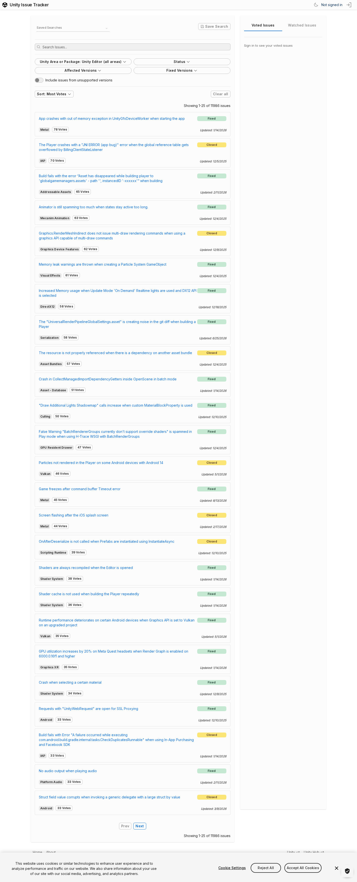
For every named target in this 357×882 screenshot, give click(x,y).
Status (179, 62)
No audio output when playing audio (68, 771)
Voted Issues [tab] (263, 25)
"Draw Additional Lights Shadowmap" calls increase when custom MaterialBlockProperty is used (115, 405)
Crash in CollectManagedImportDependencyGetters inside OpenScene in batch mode (108, 379)
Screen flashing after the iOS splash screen (73, 515)
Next (140, 826)
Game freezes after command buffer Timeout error (79, 489)
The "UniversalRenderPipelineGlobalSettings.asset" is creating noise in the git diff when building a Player (117, 324)
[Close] (337, 868)
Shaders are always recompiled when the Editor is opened (86, 568)
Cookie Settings (232, 868)
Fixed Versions (179, 70)
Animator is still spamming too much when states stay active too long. (93, 207)
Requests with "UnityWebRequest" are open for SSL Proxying (88, 709)
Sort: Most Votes (52, 94)
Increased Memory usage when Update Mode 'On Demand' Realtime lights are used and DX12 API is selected (117, 292)
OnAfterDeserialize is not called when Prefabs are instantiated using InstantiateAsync (106, 541)
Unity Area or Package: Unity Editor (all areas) (81, 62)
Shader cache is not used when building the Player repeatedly (89, 594)
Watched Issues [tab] (302, 25)
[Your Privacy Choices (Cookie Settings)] (347, 871)
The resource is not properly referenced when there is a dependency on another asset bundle (115, 353)
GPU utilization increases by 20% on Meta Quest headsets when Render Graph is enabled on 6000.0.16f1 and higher (113, 653)
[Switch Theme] (316, 4)
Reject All (266, 868)
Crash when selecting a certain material (70, 682)
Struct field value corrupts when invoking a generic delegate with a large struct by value (109, 797)
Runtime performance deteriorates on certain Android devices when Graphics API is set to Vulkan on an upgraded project (117, 622)
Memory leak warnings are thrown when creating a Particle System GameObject (102, 264)
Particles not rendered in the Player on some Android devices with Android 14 (101, 463)
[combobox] (73, 28)
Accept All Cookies (303, 868)
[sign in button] (349, 5)
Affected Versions (81, 70)
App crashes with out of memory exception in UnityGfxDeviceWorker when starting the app (112, 118)
